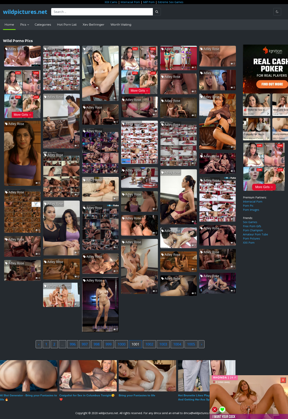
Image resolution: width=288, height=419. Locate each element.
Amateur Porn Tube (255, 234)
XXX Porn (248, 242)
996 (73, 344)
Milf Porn (149, 2)
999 (108, 344)
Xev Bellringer (93, 24)
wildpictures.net (25, 11)
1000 (121, 344)
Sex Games (250, 222)
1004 (177, 344)
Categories (43, 24)
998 (97, 344)
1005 (191, 344)
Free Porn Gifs (252, 226)
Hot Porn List (67, 24)
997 (85, 344)
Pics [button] (23, 24)
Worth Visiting (120, 24)
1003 (163, 344)
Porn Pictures (251, 238)
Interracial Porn (130, 2)
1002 (149, 344)
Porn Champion (253, 230)
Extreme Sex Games (170, 2)
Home (9, 24)
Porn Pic (248, 205)
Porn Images (251, 210)
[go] (157, 11)
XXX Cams (111, 2)
